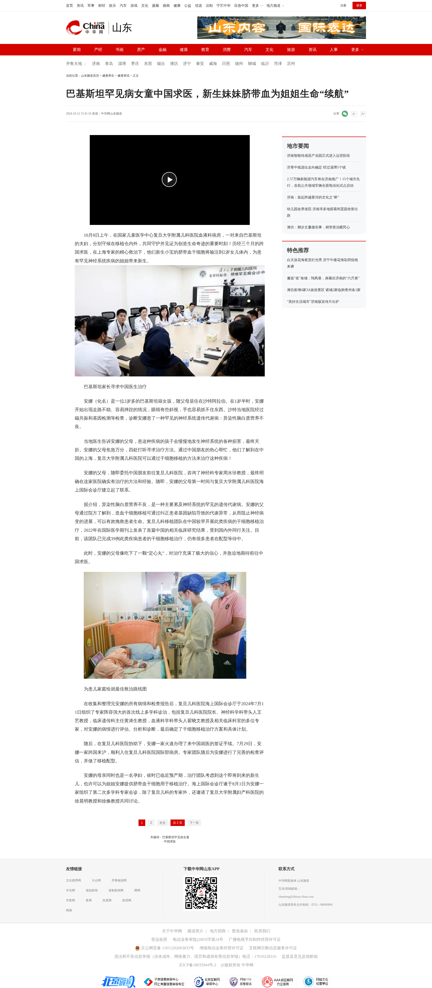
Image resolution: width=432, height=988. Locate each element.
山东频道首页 (90, 75)
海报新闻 (92, 890)
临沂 (265, 63)
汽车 (123, 5)
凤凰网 (107, 900)
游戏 (134, 5)
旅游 (291, 49)
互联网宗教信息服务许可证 (273, 948)
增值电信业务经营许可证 (222, 948)
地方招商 (218, 931)
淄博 (122, 63)
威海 (213, 63)
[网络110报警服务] (241, 981)
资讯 (80, 5)
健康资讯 (124, 75)
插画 (166, 5)
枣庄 (135, 63)
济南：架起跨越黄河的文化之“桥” (313, 197)
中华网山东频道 (111, 113)
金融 (162, 49)
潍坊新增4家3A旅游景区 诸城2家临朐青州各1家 (323, 290)
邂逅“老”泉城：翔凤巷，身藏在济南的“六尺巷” (323, 278)
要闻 (77, 49)
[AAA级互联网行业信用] (278, 981)
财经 (101, 5)
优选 (198, 5)
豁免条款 (240, 931)
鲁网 (89, 900)
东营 (148, 63)
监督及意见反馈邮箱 (300, 956)
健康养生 (108, 75)
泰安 (200, 63)
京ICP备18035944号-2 (197, 965)
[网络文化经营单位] (317, 981)
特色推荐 (298, 250)
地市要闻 (298, 146)
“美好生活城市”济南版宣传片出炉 (313, 302)
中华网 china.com (87, 27)
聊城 (252, 63)
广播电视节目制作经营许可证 (255, 939)
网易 (69, 910)
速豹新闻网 (116, 890)
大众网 (96, 880)
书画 (120, 49)
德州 (239, 63)
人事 (334, 49)
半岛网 (70, 890)
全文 (163, 822)
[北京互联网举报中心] (207, 981)
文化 (144, 5)
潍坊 (174, 63)
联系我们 (262, 931)
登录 (359, 5)
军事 (91, 5)
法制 (209, 5)
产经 (98, 49)
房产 (141, 49)
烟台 (161, 63)
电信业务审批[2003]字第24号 (198, 939)
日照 (226, 63)
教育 (205, 49)
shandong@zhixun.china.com (296, 896)
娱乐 (112, 5)
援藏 (155, 5)
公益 (187, 5)
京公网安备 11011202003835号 (167, 948)
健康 (177, 5)
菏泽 (278, 63)
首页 (69, 5)
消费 (227, 49)
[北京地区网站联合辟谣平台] (118, 981)
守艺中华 (223, 5)
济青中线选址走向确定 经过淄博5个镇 (316, 167)
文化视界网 (73, 880)
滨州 (291, 63)
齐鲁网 (70, 900)
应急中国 (241, 5)
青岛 (109, 63)
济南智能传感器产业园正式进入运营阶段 (318, 156)
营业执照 (159, 939)
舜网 (137, 890)
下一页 (194, 822)
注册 (343, 5)
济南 (96, 63)
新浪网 (126, 900)
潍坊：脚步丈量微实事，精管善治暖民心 (318, 227)
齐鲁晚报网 (119, 880)
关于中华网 (172, 931)
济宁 (187, 63)
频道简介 (196, 931)
